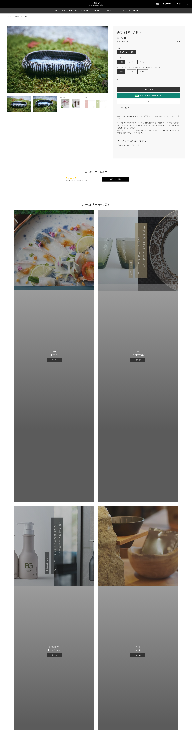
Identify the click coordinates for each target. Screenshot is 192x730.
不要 (121, 62)
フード (54, 351)
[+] (126, 83)
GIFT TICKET (134, 10)
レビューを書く (115, 179)
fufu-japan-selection (123, 41)
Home (9, 16)
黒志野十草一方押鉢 (127, 52)
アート (138, 647)
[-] (118, 83)
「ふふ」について (59, 10)
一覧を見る (54, 360)
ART (123, 10)
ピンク (131, 62)
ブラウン (143, 62)
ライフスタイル (54, 647)
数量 (118, 79)
